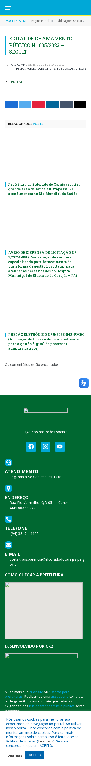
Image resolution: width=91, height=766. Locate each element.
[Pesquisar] (84, 7)
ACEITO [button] (35, 754)
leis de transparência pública (52, 706)
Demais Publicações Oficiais (36, 68)
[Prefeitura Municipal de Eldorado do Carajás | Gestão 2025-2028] (45, 8)
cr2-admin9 (19, 64)
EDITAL (17, 81)
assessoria (59, 696)
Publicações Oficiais (71, 68)
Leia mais (45, 741)
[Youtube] (60, 447)
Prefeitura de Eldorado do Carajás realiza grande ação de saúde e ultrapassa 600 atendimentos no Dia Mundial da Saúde (44, 189)
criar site (36, 692)
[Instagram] (45, 447)
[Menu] (8, 7)
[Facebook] (31, 447)
